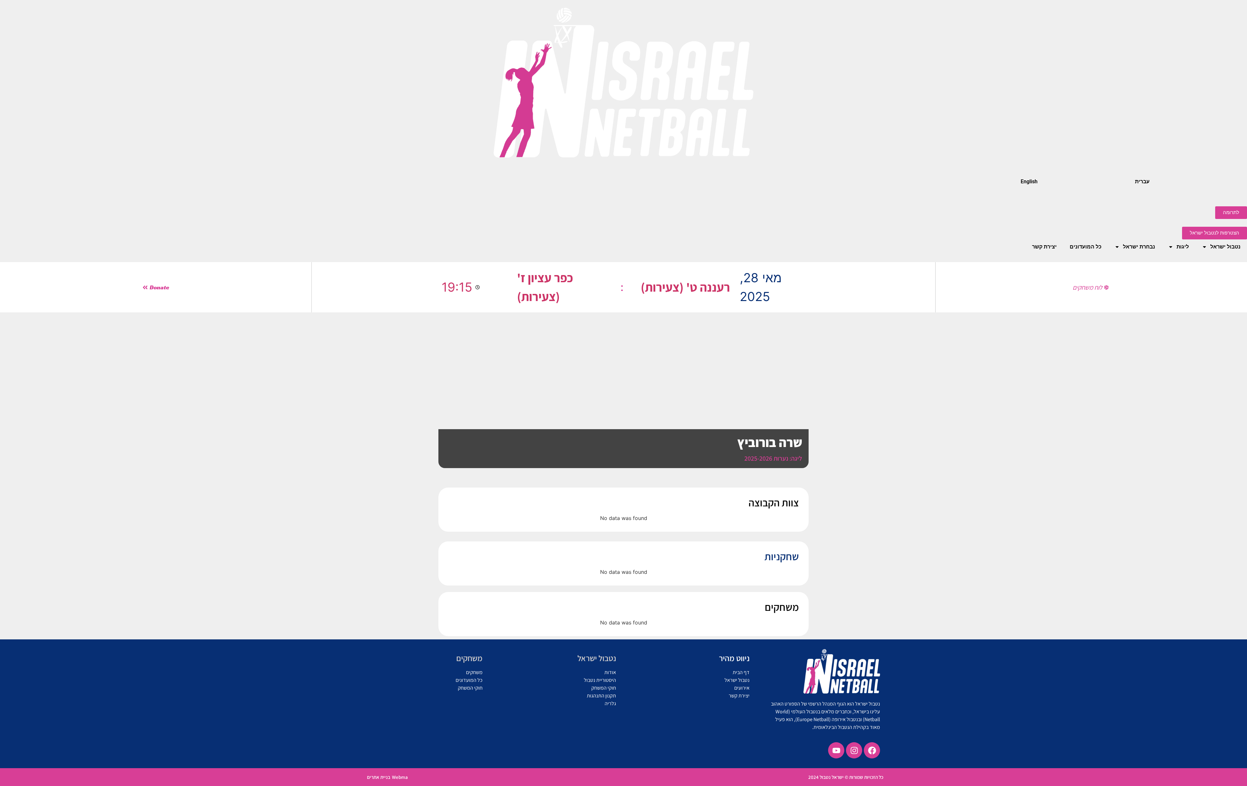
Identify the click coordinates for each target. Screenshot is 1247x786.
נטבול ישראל (1225, 247)
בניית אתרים (378, 777)
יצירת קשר (1044, 247)
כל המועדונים (1086, 247)
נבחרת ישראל (1139, 247)
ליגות (1183, 247)
